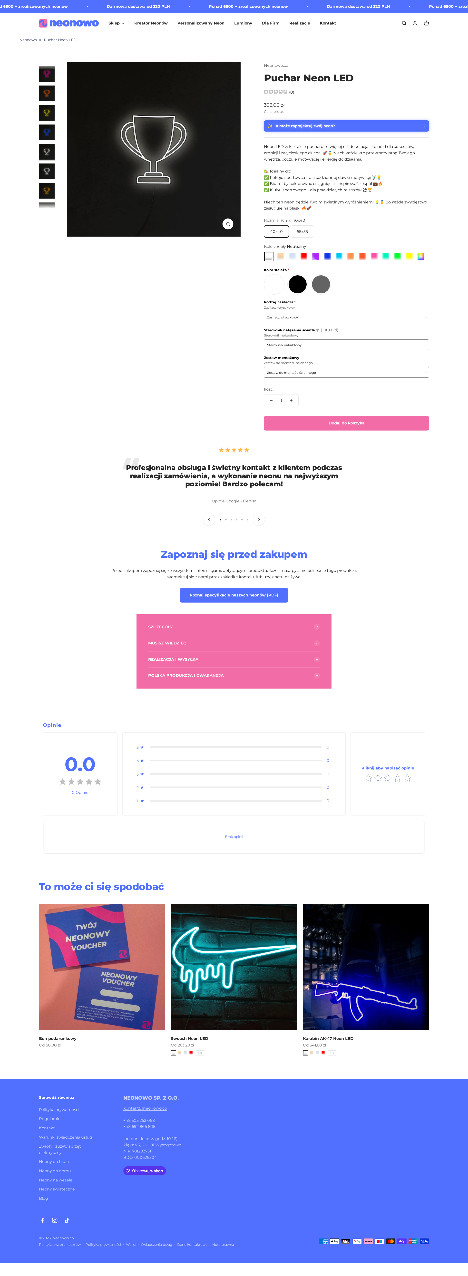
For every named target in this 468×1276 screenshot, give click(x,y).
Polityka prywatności (59, 1109)
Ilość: (268, 389)
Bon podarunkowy (58, 1038)
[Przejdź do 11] (47, 152)
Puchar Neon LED (60, 40)
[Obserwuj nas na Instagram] (54, 1220)
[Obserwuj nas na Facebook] (42, 1220)
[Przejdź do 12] (47, 172)
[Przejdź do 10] (47, 133)
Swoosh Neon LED (189, 1038)
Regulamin (50, 1118)
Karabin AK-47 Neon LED (328, 1038)
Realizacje (299, 23)
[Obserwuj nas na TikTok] (67, 1220)
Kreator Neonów (151, 23)
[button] (234, 747)
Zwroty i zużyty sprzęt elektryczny (60, 1149)
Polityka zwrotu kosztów (60, 1244)
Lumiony (243, 23)
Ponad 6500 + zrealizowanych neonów (192, 6)
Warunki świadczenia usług (65, 1137)
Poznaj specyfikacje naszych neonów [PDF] (234, 595)
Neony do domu (55, 1171)
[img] (275, 92)
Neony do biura (54, 1161)
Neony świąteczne (57, 1189)
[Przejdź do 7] (47, 74)
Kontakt (328, 23)
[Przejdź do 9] (47, 113)
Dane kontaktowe (192, 1244)
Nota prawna (223, 1244)
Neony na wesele (55, 1180)
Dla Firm (271, 23)
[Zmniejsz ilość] (271, 400)
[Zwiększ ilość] (291, 400)
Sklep (114, 23)
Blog (43, 1198)
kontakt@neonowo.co (145, 1108)
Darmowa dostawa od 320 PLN (82, 6)
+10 (200, 1053)
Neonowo (28, 40)
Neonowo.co (276, 65)
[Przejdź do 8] (47, 94)
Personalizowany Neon (200, 23)
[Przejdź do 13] (47, 191)
